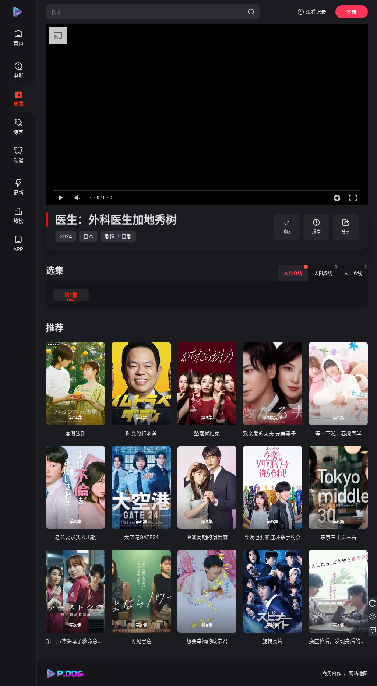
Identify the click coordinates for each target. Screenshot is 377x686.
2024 (66, 236)
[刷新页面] (372, 603)
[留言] (372, 629)
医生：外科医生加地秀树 (116, 219)
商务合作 (331, 673)
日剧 (126, 236)
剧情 (110, 236)
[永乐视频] (18, 12)
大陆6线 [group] (355, 270)
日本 (88, 236)
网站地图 (358, 673)
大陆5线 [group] (325, 270)
